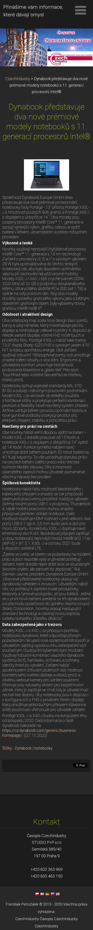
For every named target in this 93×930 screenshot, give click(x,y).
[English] (42, 894)
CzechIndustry (17, 79)
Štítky (7, 748)
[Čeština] (37, 894)
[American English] (58, 894)
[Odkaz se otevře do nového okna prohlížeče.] (46, 174)
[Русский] (52, 894)
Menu (80, 10)
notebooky (43, 748)
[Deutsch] (47, 894)
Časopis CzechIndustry (59, 919)
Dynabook (23, 748)
